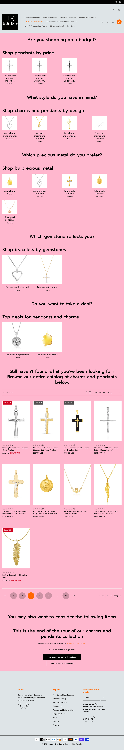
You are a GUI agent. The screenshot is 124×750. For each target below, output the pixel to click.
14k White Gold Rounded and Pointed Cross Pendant (106, 449)
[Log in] (107, 22)
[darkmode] (119, 21)
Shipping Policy (59, 714)
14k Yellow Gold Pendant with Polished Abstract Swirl (106, 512)
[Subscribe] (103, 697)
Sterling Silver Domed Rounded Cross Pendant (15, 449)
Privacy (56, 725)
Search (56, 721)
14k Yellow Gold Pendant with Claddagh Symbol (75, 512)
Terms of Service (60, 702)
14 (66, 596)
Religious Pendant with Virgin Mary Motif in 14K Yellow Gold (45, 512)
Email (87, 698)
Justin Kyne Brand (57, 744)
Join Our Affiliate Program (63, 695)
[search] (102, 21)
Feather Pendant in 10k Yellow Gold (14, 576)
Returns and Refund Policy (63, 710)
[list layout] (86, 392)
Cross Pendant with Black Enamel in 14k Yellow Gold (77, 449)
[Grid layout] (89, 392)
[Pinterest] (116, 2)
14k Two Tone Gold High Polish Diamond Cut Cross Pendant (45, 449)
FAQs (55, 717)
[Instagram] (120, 2)
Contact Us (57, 706)
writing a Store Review (76, 643)
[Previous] (5, 596)
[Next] (74, 596)
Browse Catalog (59, 699)
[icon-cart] (112, 21)
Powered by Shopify (73, 744)
